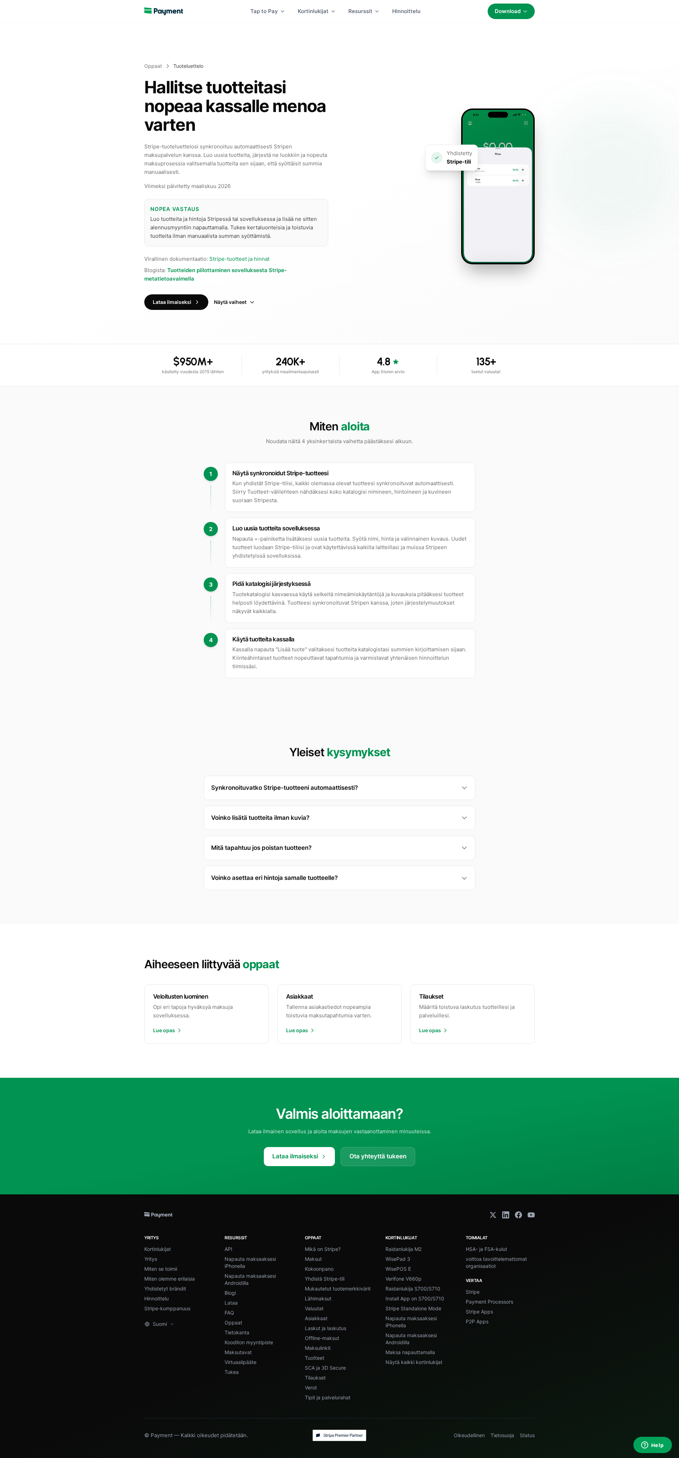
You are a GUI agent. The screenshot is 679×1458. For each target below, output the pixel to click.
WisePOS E (398, 1269)
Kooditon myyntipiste (249, 1342)
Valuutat (314, 1308)
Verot (311, 1387)
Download (508, 11)
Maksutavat (238, 1352)
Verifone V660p (403, 1279)
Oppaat (153, 66)
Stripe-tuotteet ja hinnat (239, 258)
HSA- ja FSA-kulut (486, 1249)
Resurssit (360, 11)
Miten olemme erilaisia (169, 1279)
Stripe (473, 1292)
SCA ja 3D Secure (325, 1368)
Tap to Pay (264, 11)
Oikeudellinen (469, 1435)
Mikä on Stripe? (323, 1249)
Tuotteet (314, 1358)
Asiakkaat (316, 1318)
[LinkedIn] (505, 1214)
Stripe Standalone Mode (413, 1308)
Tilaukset (315, 1378)
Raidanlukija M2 (403, 1249)
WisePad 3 (397, 1259)
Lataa (231, 1303)
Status (527, 1435)
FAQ (229, 1313)
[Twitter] (493, 1214)
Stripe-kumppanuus (167, 1308)
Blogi (230, 1293)
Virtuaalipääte (240, 1362)
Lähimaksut (318, 1298)
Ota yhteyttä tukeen (377, 1156)
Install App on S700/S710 (414, 1298)
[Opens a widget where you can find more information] (652, 1445)
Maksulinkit (318, 1348)
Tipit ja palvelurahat (327, 1397)
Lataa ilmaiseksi (172, 302)
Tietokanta (237, 1332)
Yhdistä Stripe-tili (324, 1279)
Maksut (313, 1259)
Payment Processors (489, 1302)
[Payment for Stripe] (163, 11)
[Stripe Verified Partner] (339, 1435)
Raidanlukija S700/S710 (412, 1289)
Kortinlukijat (313, 11)
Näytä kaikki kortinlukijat (413, 1362)
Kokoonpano (319, 1269)
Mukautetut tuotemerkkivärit (338, 1289)
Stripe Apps (479, 1312)
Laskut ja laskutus (325, 1328)
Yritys (150, 1259)
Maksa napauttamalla (410, 1352)
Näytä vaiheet (230, 302)
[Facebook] (518, 1214)
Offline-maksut (322, 1338)
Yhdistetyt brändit (165, 1289)
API (228, 1249)
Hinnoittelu (406, 11)
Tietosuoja (502, 1435)
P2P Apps (477, 1321)
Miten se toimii (160, 1269)
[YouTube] (531, 1214)
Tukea (232, 1372)
